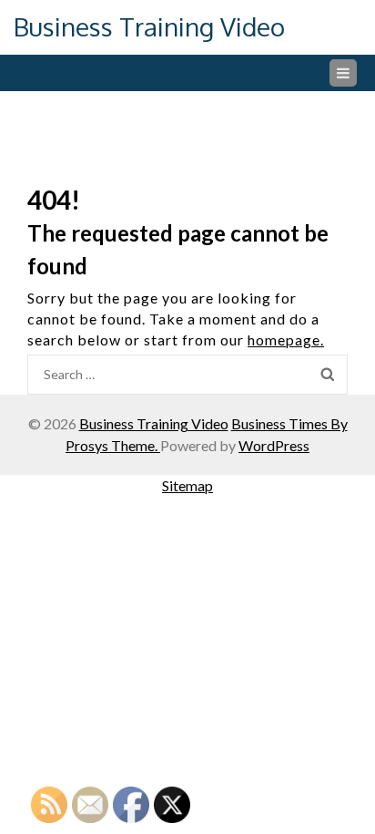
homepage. (286, 339)
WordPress (273, 445)
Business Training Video (149, 26)
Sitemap (187, 485)
